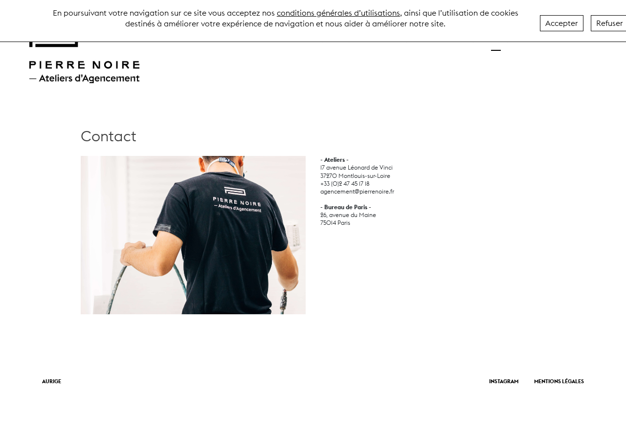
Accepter (561, 23)
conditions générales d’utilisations (338, 13)
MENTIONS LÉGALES (559, 381)
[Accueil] (84, 59)
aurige (51, 381)
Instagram (503, 381)
